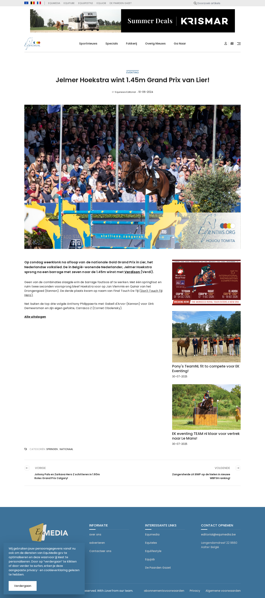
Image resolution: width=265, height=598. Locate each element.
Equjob (101, 3)
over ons (95, 534)
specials (111, 43)
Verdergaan (22, 586)
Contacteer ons (100, 551)
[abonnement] (232, 43)
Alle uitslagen (35, 317)
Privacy (195, 591)
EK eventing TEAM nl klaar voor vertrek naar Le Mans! (206, 436)
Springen (52, 449)
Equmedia (54, 3)
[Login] (225, 43)
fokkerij (131, 43)
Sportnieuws (88, 43)
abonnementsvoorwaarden (164, 591)
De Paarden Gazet (121, 3)
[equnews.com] (26, 3)
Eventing (132, 72)
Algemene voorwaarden (223, 591)
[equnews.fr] (39, 3)
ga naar (180, 43)
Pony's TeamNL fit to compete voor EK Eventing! (205, 368)
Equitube (69, 3)
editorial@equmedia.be (218, 534)
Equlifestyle (85, 3)
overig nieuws (155, 43)
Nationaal (66, 449)
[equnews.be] (33, 3)
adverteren (97, 543)
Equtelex (151, 543)
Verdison (132, 272)
